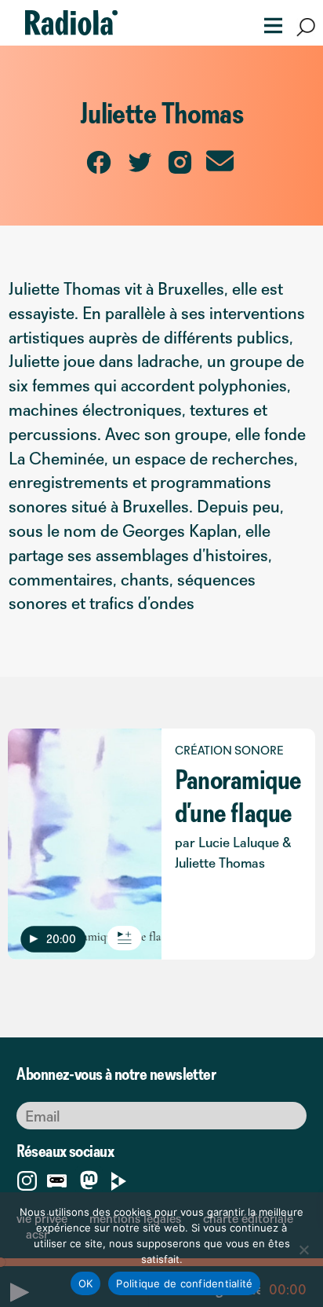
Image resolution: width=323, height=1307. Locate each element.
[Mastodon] (89, 1181)
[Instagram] (27, 1177)
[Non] (303, 1249)
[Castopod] (57, 1177)
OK (85, 1283)
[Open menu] (268, 24)
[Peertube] (118, 1177)
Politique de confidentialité (184, 1283)
